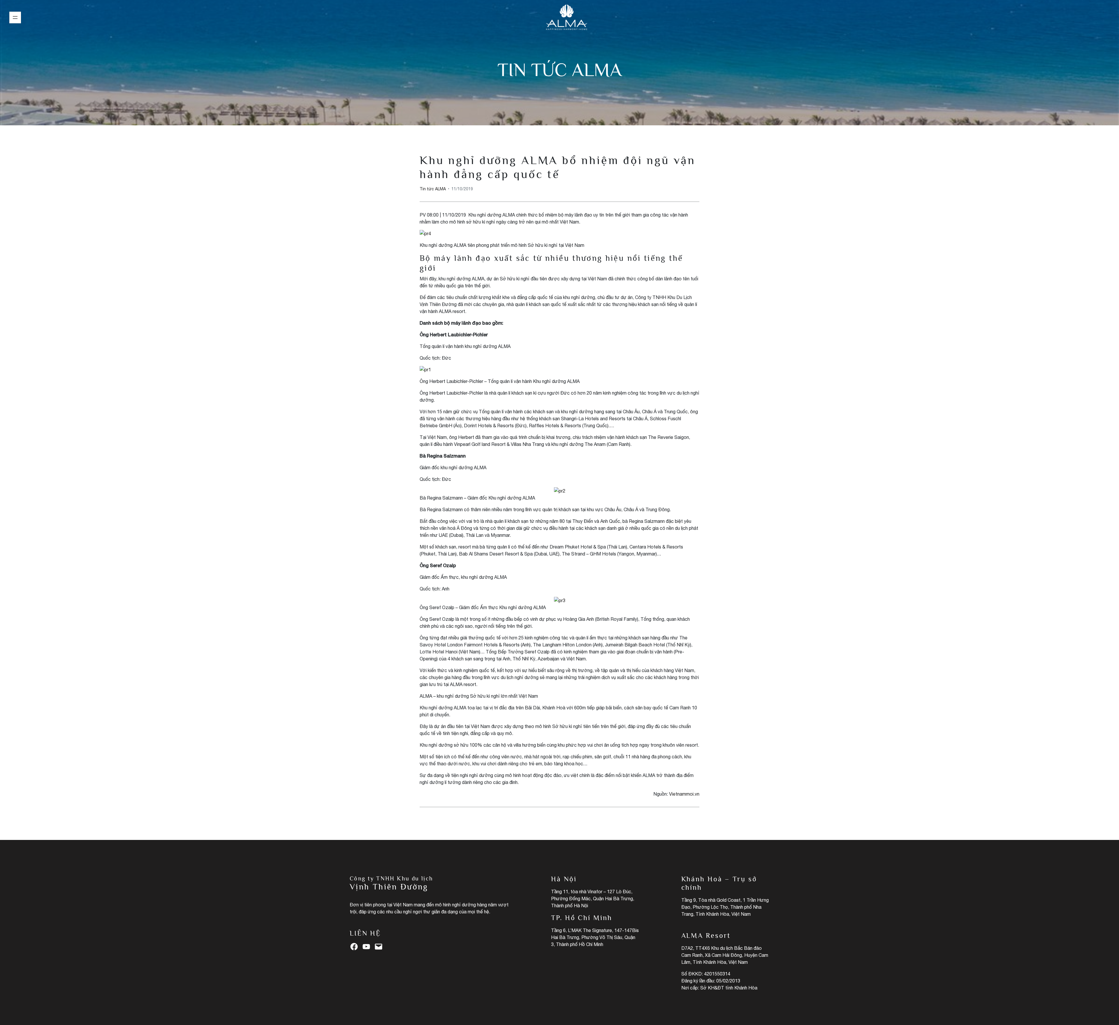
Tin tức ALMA (559, 69)
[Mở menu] (15, 17)
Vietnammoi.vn (684, 794)
